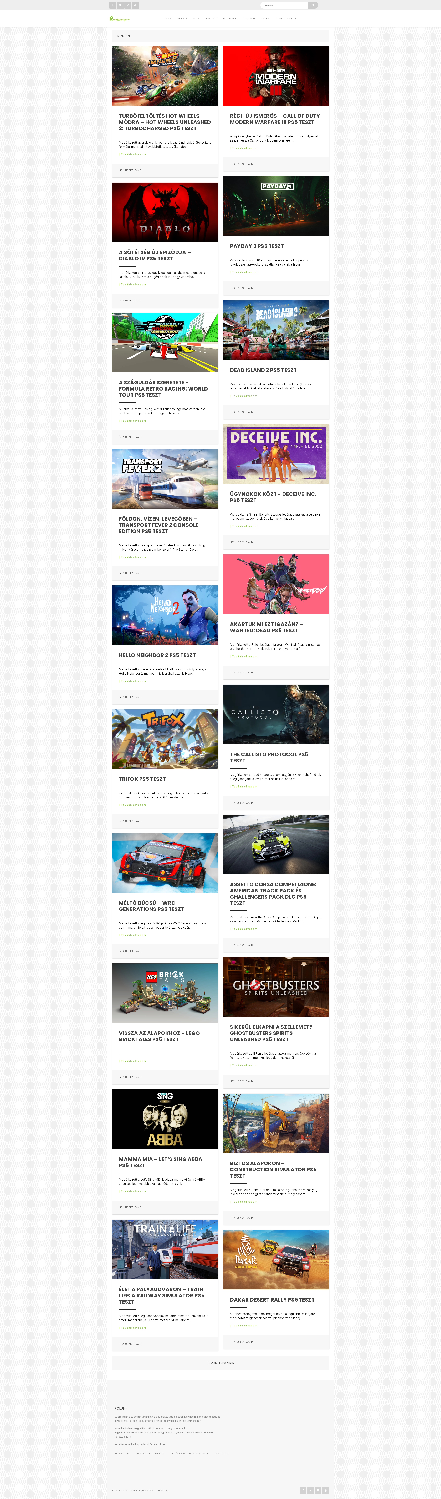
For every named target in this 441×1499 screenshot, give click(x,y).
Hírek (168, 18)
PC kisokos (221, 1453)
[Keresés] (313, 5)
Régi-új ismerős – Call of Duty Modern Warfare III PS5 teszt (275, 119)
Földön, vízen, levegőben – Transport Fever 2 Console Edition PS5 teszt (159, 525)
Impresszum (122, 1453)
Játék (196, 18)
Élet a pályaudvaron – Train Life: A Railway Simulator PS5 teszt (161, 1295)
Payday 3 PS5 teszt (257, 246)
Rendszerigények (286, 18)
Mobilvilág (211, 18)
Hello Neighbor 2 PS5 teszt (157, 655)
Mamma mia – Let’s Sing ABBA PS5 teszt (160, 1162)
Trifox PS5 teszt (142, 779)
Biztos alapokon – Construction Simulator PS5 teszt (273, 1169)
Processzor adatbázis (150, 1453)
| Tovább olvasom (132, 154)
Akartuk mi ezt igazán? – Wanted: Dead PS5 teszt (266, 627)
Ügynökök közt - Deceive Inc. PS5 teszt (273, 497)
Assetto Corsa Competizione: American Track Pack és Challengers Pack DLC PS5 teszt (273, 894)
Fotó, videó (248, 18)
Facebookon (157, 1444)
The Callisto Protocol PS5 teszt (269, 757)
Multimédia (229, 18)
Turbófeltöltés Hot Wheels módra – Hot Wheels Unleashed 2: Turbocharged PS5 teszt (165, 122)
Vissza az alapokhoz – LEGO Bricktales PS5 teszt (159, 1036)
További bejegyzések (220, 1363)
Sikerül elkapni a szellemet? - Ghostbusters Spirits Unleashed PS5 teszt (273, 1033)
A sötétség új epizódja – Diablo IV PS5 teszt (155, 255)
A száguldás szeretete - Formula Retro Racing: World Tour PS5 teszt (163, 389)
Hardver (182, 18)
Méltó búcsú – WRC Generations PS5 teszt (151, 906)
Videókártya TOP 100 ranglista (189, 1453)
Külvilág (265, 18)
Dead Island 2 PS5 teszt (263, 370)
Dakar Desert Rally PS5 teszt (272, 1299)
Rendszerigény (132, 1490)
